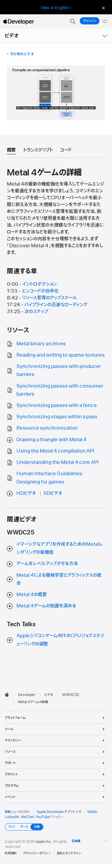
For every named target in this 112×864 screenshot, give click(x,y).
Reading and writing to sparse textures (60, 355)
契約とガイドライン (69, 853)
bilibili (92, 812)
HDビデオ (26, 493)
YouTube (43, 817)
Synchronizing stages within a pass (56, 417)
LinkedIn (12, 817)
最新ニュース (13, 812)
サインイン (89, 21)
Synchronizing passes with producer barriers (58, 370)
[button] (72, 21)
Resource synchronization (47, 428)
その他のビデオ (22, 54)
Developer (27, 695)
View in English (55, 7)
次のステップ (36, 312)
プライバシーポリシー (37, 853)
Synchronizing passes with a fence (56, 405)
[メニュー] (105, 21)
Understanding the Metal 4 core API (57, 462)
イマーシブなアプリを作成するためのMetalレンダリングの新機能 (59, 548)
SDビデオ (52, 493)
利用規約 (11, 853)
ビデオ (12, 35)
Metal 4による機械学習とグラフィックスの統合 (59, 579)
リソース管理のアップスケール (49, 298)
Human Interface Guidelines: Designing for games (49, 478)
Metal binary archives (41, 344)
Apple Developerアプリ (54, 812)
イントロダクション (39, 284)
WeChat (27, 817)
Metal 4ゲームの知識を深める (46, 606)
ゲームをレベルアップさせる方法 (47, 564)
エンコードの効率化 (40, 291)
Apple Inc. (44, 842)
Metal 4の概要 (31, 595)
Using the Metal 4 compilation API (55, 451)
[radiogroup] (24, 827)
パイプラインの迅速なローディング (56, 305)
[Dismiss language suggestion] (102, 7)
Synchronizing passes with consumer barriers (59, 390)
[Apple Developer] (18, 21)
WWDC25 (70, 695)
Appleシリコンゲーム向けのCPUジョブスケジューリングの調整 (60, 640)
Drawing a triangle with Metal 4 (51, 440)
